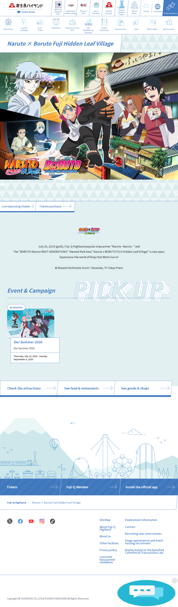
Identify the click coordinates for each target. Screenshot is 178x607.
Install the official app (141, 487)
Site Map (105, 520)
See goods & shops (135, 388)
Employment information (141, 520)
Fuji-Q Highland (16, 502)
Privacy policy (108, 550)
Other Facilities (109, 543)
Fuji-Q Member (77, 487)
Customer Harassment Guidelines (107, 559)
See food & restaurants (81, 388)
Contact (130, 527)
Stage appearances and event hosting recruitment (144, 541)
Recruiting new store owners (143, 533)
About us (105, 536)
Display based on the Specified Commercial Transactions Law (144, 551)
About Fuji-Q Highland (107, 528)
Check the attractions (24, 388)
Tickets (12, 487)
